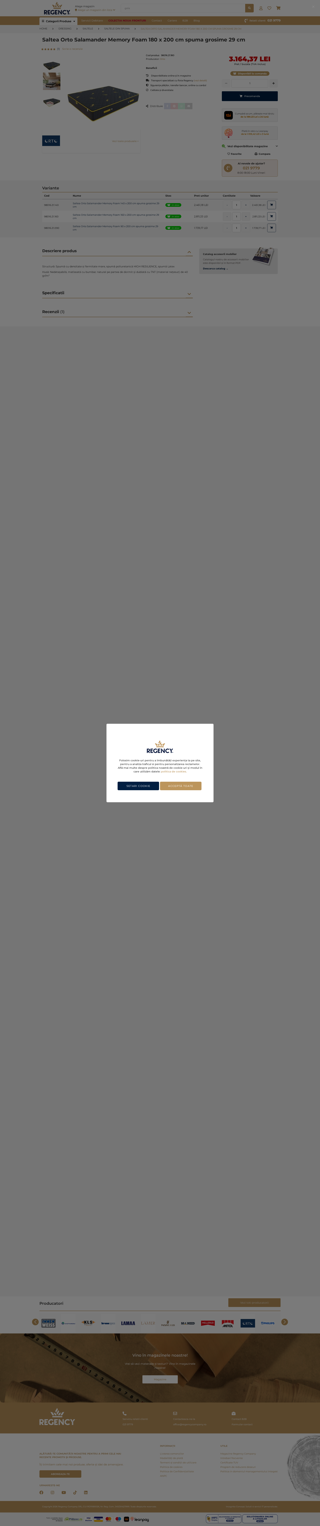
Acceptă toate (180, 786)
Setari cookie (138, 786)
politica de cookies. (174, 771)
